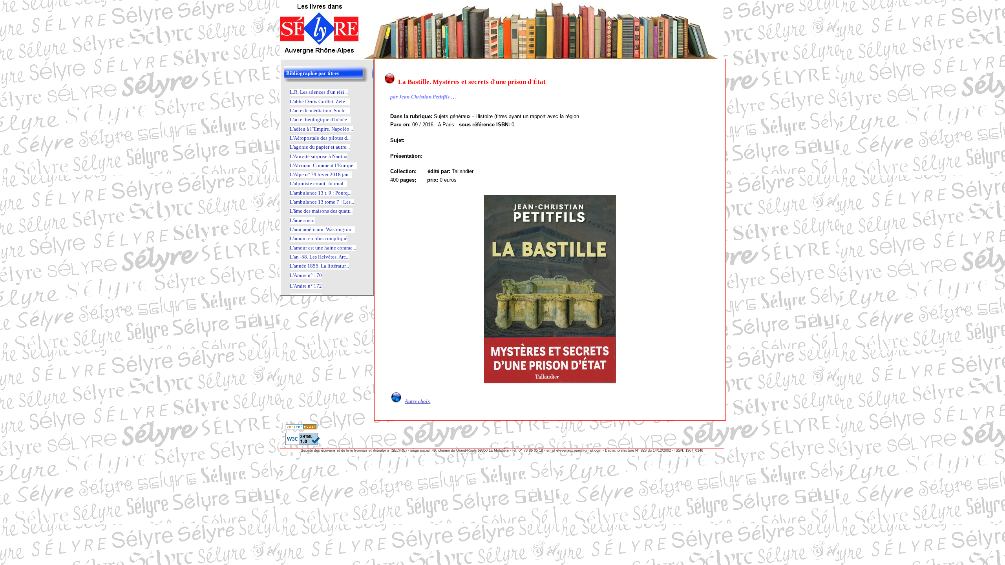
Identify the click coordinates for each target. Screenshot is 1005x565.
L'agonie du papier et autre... (320, 147)
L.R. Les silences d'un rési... (319, 92)
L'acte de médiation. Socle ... (320, 110)
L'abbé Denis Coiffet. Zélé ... (320, 101)
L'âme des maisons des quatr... (321, 211)
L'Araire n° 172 (306, 286)
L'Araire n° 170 (306, 275)
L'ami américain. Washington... (322, 229)
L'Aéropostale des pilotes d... (320, 138)
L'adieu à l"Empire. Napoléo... (321, 129)
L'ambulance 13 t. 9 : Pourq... (320, 193)
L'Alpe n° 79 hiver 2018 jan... (321, 174)
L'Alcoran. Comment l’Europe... (323, 165)
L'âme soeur (302, 220)
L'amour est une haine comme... (323, 248)
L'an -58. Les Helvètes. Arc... (319, 257)
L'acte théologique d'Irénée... (320, 119)
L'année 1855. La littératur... (319, 266)
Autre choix (417, 401)
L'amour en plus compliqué (318, 238)
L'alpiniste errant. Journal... (318, 183)
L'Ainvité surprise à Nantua (318, 156)
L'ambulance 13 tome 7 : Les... (322, 202)
